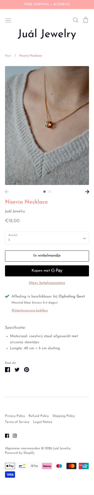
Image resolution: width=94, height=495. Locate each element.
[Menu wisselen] (8, 20)
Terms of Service (17, 422)
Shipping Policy (63, 416)
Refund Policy (39, 416)
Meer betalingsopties (47, 283)
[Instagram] (13, 435)
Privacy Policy (15, 416)
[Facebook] (5, 435)
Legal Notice (42, 422)
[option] (47, 125)
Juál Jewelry (47, 34)
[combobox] (47, 238)
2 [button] (50, 191)
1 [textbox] (9, 240)
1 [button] (44, 191)
